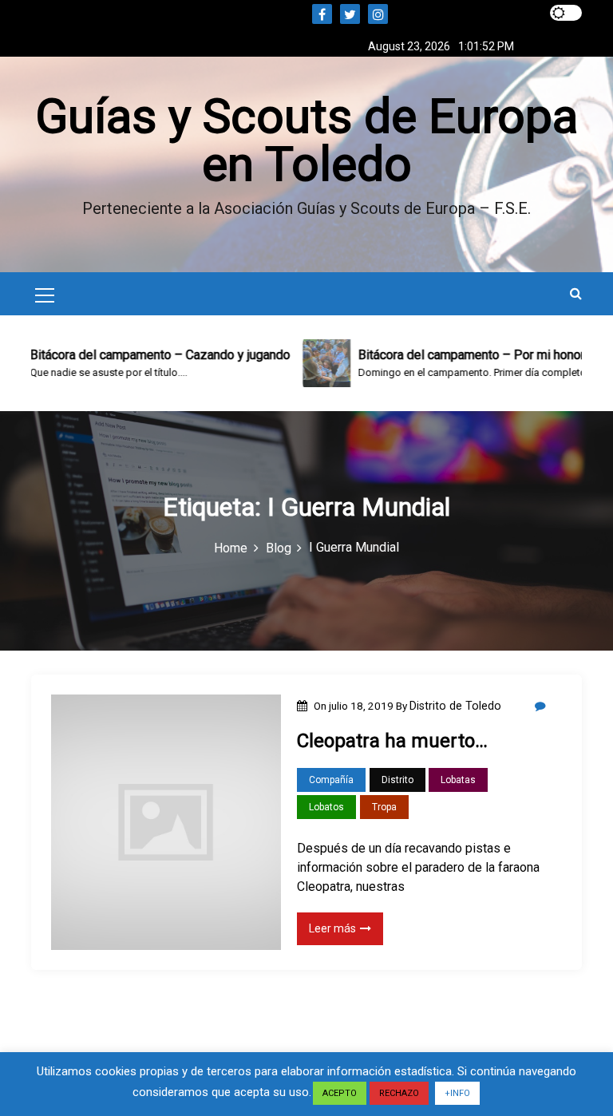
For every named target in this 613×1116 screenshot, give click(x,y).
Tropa (384, 807)
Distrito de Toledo (455, 705)
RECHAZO (399, 1093)
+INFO (457, 1093)
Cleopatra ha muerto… (392, 741)
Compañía (331, 780)
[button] (576, 293)
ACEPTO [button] (339, 1093)
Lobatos (326, 807)
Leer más (332, 928)
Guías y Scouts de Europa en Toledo (306, 140)
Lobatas (458, 780)
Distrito (397, 780)
